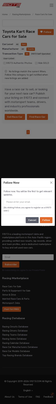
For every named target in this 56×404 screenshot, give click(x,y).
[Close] (51, 182)
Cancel (32, 220)
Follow (46, 220)
